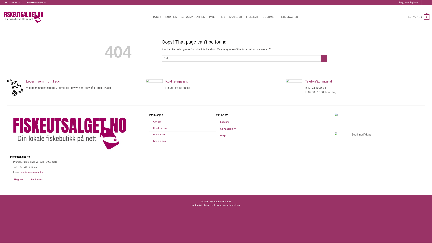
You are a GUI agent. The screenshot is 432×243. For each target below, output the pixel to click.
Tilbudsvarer (288, 17)
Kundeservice (160, 128)
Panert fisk (217, 17)
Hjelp (223, 135)
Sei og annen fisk (193, 17)
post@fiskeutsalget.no (32, 172)
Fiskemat (252, 17)
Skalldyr (235, 17)
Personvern (159, 134)
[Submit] (324, 58)
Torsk (157, 17)
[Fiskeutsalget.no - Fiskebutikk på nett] (24, 17)
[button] (408, 2)
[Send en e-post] (428, 2)
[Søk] (303, 17)
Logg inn (225, 121)
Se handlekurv (228, 128)
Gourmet (269, 17)
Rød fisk (171, 17)
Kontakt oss (159, 141)
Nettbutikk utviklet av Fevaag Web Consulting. (216, 205)
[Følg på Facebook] (425, 2)
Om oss (157, 121)
